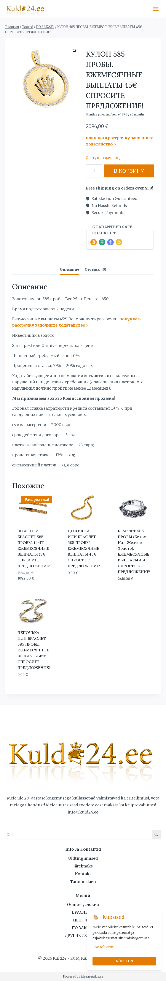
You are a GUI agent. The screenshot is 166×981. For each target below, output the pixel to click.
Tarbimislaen (83, 881)
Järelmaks (83, 866)
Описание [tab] (69, 269)
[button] (74, 51)
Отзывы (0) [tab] (95, 269)
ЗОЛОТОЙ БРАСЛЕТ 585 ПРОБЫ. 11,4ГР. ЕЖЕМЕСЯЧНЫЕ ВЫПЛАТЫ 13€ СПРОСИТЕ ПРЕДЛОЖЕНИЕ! (34, 548)
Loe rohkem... (104, 947)
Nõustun (124, 961)
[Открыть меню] (156, 8)
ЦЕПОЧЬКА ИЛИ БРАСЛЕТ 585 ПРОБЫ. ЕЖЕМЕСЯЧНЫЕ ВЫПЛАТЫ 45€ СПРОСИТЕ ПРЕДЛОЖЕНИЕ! (84, 548)
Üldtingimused (83, 858)
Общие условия (83, 904)
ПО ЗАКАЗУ (83, 927)
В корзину (129, 171)
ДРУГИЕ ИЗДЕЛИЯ (83, 935)
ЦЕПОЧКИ (83, 920)
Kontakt (83, 873)
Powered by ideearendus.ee (83, 976)
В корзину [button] (77, 586)
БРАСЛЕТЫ (83, 912)
